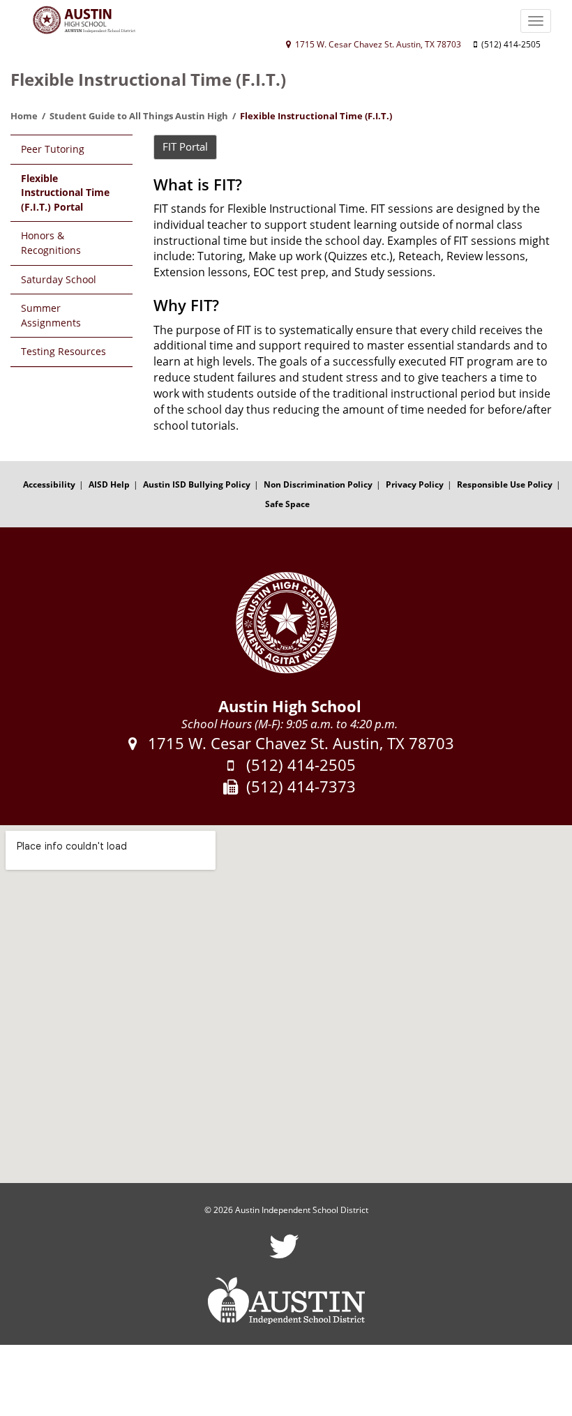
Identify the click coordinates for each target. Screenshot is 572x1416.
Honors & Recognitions (51, 243)
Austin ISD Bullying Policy (196, 484)
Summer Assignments (51, 315)
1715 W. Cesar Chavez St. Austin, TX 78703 (377, 44)
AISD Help (109, 484)
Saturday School (58, 279)
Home (24, 116)
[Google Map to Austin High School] (286, 1004)
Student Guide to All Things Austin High (139, 116)
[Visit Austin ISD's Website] (286, 1301)
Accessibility (49, 484)
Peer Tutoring (52, 149)
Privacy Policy (415, 484)
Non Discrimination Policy (318, 484)
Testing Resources (63, 351)
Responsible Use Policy (504, 484)
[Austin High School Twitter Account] (284, 1255)
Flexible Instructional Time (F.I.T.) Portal (65, 192)
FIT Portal (185, 146)
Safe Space (287, 504)
